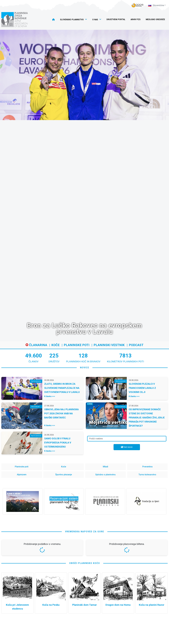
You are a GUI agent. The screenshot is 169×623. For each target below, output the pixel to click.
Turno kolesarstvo (147, 474)
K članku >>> (49, 396)
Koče (55, 345)
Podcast (136, 345)
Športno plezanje (63, 474)
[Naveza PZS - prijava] (137, 5)
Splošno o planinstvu (105, 474)
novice (84, 367)
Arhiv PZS (135, 19)
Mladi (105, 466)
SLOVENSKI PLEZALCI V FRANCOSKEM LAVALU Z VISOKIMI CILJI (142, 387)
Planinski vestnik (109, 345)
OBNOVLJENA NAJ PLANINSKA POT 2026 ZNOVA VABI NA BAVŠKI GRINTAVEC (61, 413)
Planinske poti (76, 345)
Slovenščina (158, 5)
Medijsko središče (155, 19)
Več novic (128, 447)
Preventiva (147, 466)
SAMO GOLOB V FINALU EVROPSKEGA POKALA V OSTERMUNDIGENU (57, 442)
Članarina (37, 345)
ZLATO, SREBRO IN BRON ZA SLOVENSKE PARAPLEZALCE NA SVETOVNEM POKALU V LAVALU (62, 387)
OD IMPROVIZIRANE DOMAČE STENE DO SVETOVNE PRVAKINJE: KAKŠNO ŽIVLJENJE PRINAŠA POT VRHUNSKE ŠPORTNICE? (147, 417)
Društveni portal (116, 19)
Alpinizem (21, 474)
